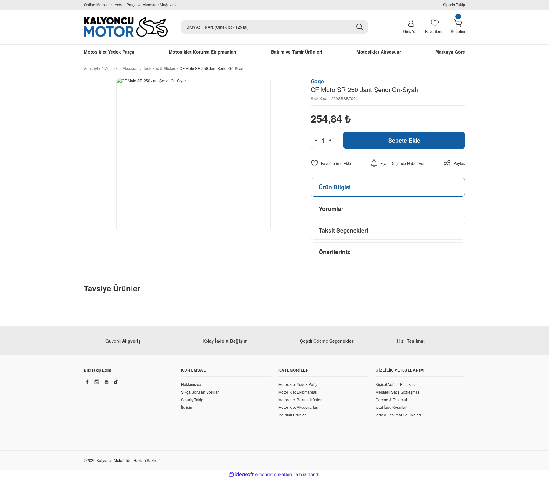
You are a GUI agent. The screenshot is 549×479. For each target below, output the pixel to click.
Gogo (317, 81)
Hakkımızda (191, 384)
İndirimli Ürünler (292, 414)
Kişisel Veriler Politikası (396, 384)
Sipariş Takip (454, 4)
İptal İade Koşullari (392, 407)
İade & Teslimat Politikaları (398, 414)
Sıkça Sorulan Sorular (200, 392)
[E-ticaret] (273, 474)
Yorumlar (331, 209)
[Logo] (126, 27)
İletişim (187, 407)
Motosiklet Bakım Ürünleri (300, 399)
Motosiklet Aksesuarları (298, 407)
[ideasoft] (241, 474)
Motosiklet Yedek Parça (298, 384)
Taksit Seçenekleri (343, 230)
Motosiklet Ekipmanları (297, 392)
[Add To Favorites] (331, 163)
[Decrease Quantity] (316, 140)
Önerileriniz (334, 252)
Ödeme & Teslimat (391, 399)
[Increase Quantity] (330, 140)
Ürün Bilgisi (335, 187)
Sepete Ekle (404, 140)
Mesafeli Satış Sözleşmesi (398, 392)
